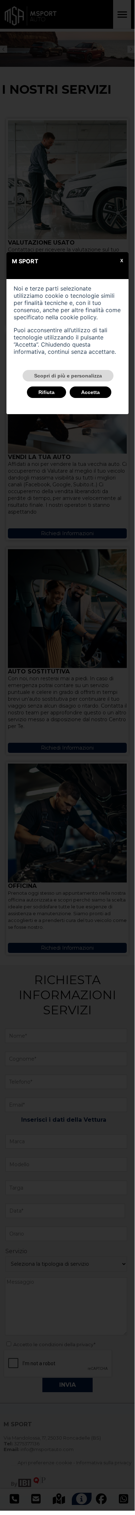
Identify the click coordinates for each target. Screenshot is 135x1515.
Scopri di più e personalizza (68, 376)
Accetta (90, 392)
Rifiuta (46, 392)
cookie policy (78, 317)
